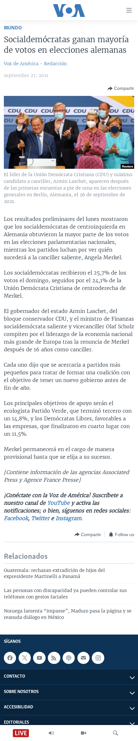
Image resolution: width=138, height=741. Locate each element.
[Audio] (51, 733)
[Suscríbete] (83, 658)
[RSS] (54, 658)
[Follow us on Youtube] (39, 658)
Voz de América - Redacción (35, 63)
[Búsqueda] (115, 733)
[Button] (121, 88)
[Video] (83, 733)
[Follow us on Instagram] (98, 658)
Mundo (13, 28)
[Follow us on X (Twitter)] (25, 658)
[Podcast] (69, 658)
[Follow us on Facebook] (10, 658)
